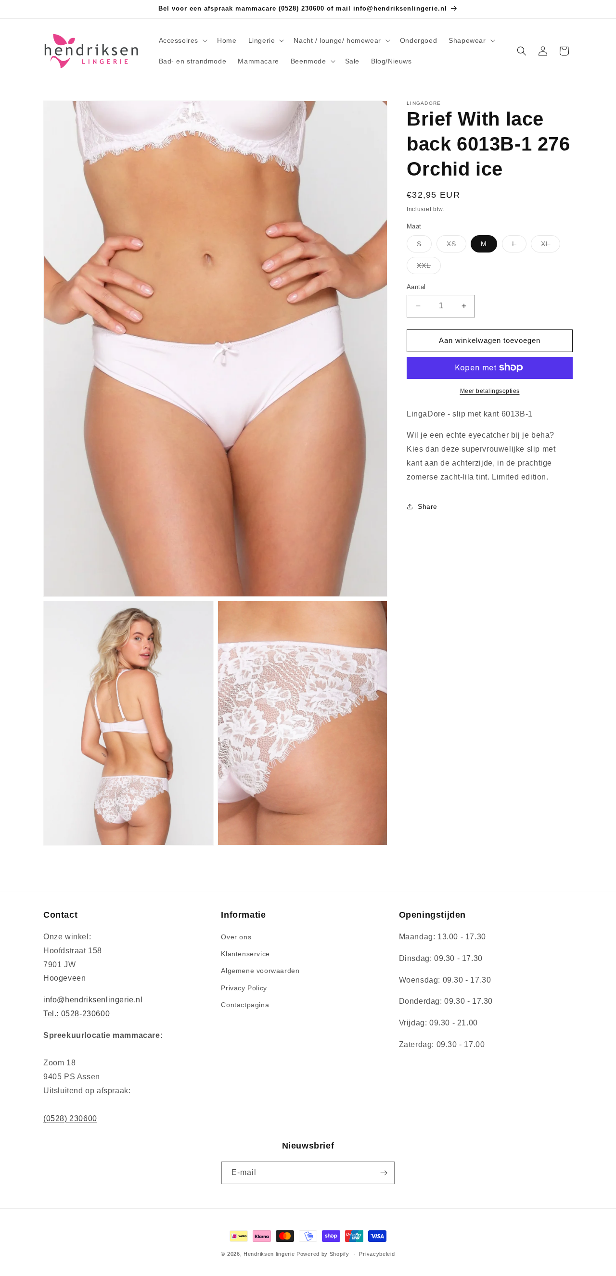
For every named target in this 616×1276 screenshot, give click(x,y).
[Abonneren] (383, 1173)
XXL (429, 267)
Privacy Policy (244, 988)
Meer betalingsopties (490, 390)
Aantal (416, 287)
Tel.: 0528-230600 (76, 1014)
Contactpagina (245, 1005)
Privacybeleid (377, 1253)
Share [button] (427, 506)
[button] (182, 40)
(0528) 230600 (70, 1118)
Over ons (236, 937)
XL (550, 246)
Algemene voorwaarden (260, 971)
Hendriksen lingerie (269, 1254)
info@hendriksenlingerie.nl (93, 1000)
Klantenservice (245, 954)
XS (456, 246)
